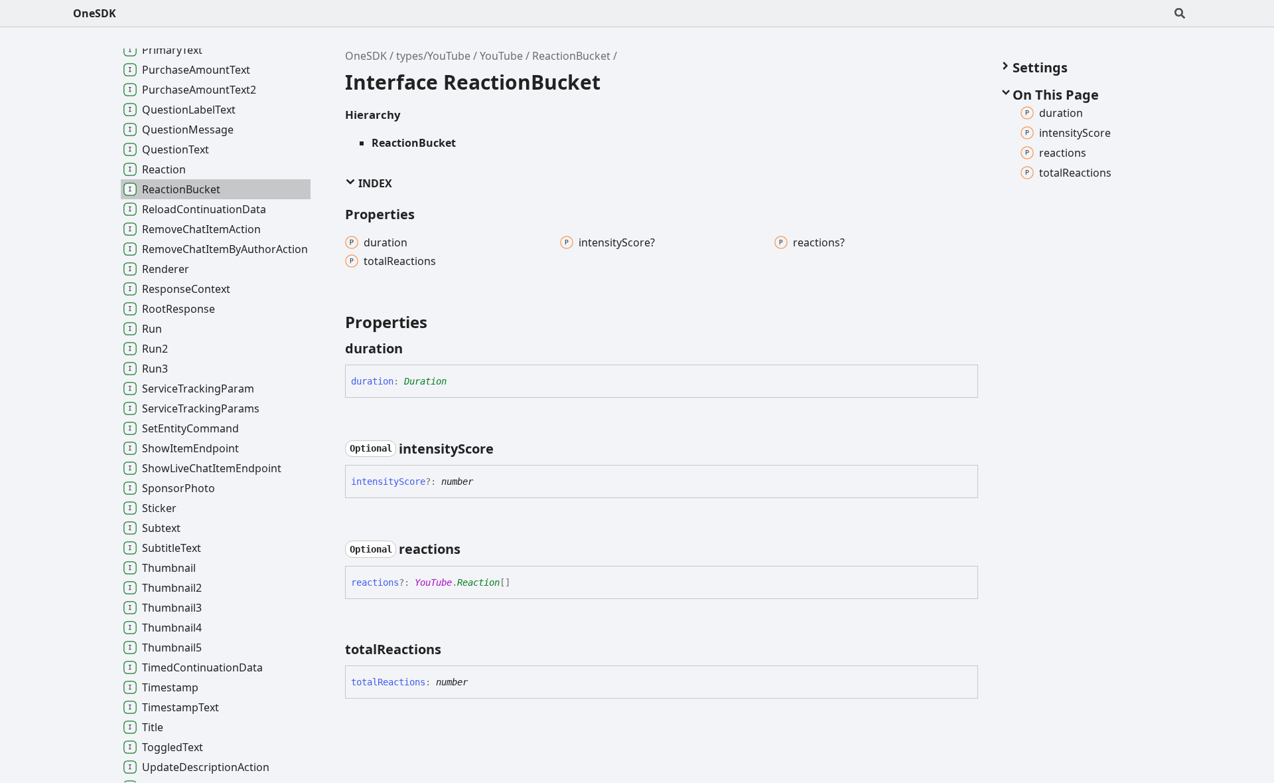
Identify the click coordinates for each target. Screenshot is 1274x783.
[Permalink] (414, 348)
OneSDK (94, 13)
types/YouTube (433, 55)
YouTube (501, 55)
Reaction (478, 582)
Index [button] (374, 183)
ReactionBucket (571, 55)
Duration (425, 381)
